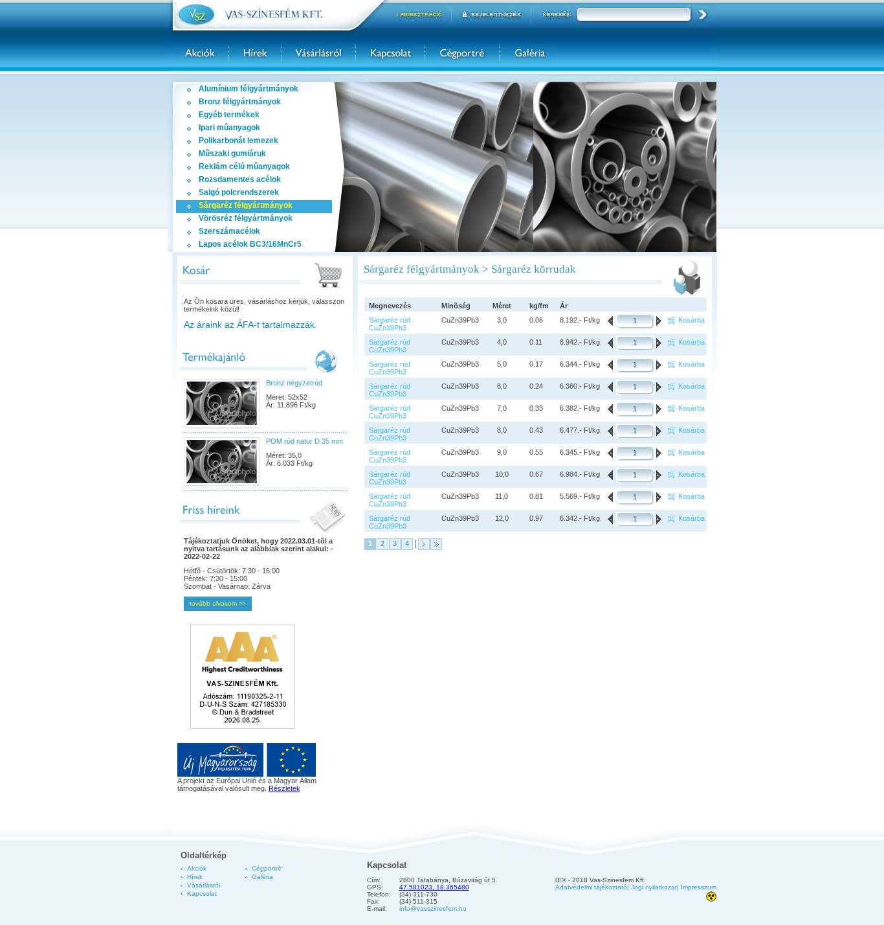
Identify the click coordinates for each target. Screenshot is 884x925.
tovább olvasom (217, 603)
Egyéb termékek (229, 114)
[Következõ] (424, 544)
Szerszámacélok (229, 231)
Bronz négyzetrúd (294, 383)
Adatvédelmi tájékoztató (591, 887)
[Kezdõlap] (278, 15)
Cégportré (267, 868)
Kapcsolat (202, 893)
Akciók (196, 868)
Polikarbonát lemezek (238, 140)
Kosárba (691, 320)
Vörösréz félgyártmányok (246, 218)
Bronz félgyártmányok (240, 101)
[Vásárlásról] (318, 53)
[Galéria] (528, 53)
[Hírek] (255, 53)
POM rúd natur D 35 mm (304, 441)
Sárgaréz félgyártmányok (246, 205)
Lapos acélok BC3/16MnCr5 (250, 244)
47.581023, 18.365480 (434, 887)
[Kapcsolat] (390, 53)
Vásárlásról (203, 885)
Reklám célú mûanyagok (244, 166)
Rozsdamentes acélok (240, 179)
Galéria (262, 876)
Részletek (284, 788)
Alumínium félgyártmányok (248, 88)
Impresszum (698, 887)
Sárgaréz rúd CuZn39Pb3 (389, 324)
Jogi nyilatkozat (654, 887)
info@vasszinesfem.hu (433, 908)
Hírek (195, 876)
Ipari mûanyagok (229, 127)
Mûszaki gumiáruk (232, 153)
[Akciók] (200, 53)
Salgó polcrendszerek (239, 192)
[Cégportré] (462, 53)
